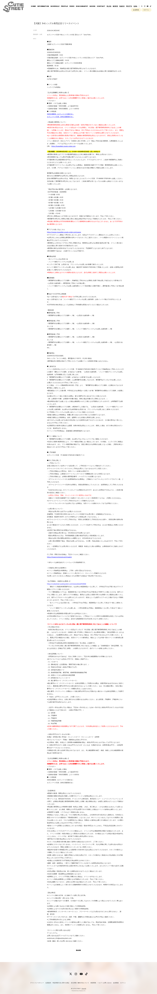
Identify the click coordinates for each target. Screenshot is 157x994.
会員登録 (136, 10)
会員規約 (48, 983)
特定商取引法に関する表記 (61, 983)
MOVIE (115, 6)
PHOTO (129, 6)
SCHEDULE (55, 6)
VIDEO (71, 6)
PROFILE (64, 6)
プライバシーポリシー (37, 983)
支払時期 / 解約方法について (80, 983)
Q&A (135, 6)
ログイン (146, 10)
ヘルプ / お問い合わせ (105, 983)
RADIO (122, 6)
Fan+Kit (84, 988)
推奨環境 (93, 983)
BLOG (109, 6)
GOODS (92, 6)
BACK (78, 950)
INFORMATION (43, 6)
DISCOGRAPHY (82, 6)
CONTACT (101, 6)
